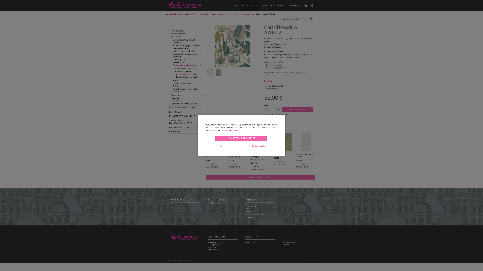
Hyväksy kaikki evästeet (241, 138)
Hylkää (219, 146)
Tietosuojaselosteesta (229, 130)
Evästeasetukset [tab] (259, 146)
